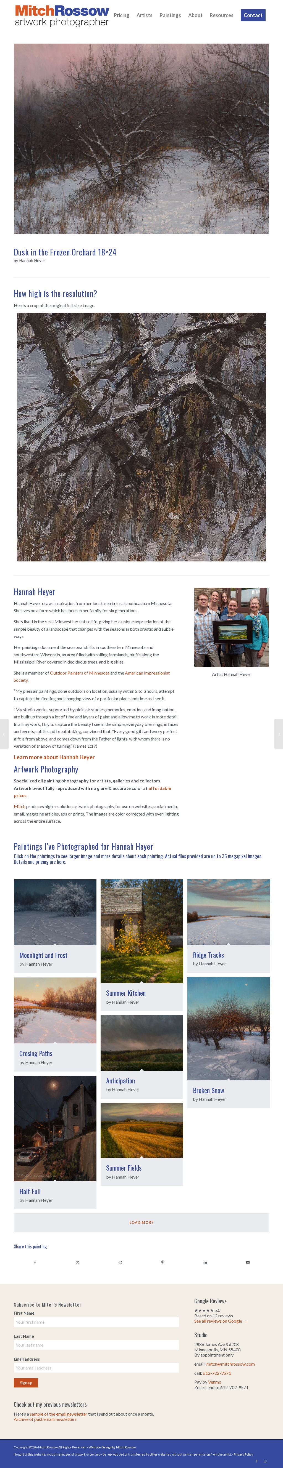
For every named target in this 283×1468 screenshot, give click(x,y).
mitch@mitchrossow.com (230, 1363)
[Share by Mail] (248, 1262)
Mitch (19, 806)
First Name (24, 1312)
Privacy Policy (243, 1454)
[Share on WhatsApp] (120, 1262)
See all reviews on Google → (220, 1320)
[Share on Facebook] (35, 1262)
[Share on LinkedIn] (205, 1262)
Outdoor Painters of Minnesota (79, 672)
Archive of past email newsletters (45, 1419)
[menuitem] (121, 15)
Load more (142, 1222)
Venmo (214, 1381)
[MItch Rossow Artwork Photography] (62, 15)
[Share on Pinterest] (163, 1262)
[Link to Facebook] (257, 1461)
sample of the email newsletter (58, 1413)
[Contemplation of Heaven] (4, 734)
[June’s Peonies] (278, 734)
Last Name (24, 1336)
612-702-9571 (217, 1373)
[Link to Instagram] (265, 1461)
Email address (27, 1359)
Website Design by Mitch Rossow (112, 1447)
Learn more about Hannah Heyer (54, 757)
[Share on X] (77, 1262)
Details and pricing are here (39, 861)
